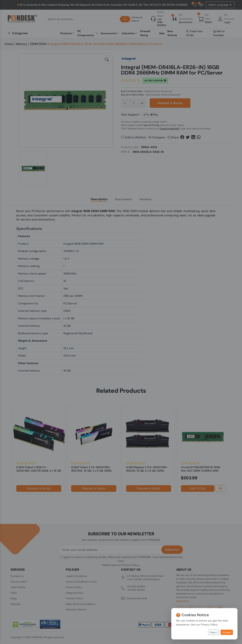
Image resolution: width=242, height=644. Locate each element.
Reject (213, 632)
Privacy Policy (209, 624)
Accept (226, 632)
